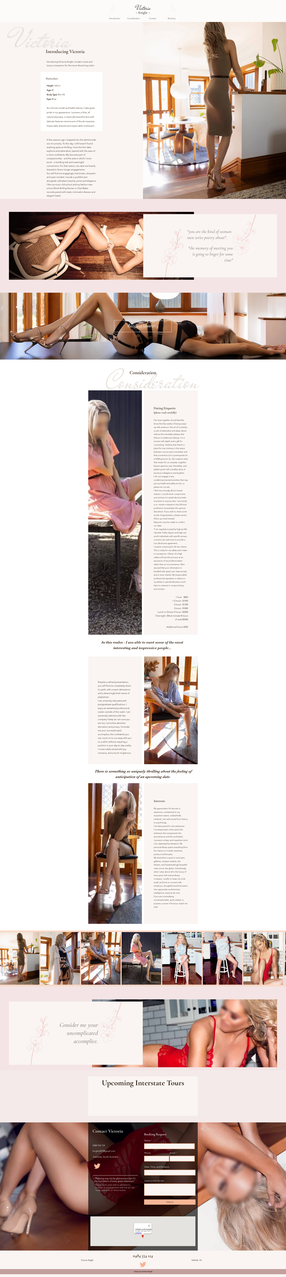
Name (147, 1140)
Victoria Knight (87, 1260)
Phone (147, 1153)
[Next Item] (282, 958)
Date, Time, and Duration (156, 1167)
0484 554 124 (143, 1255)
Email (172, 1153)
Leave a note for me (154, 1181)
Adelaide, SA (196, 1260)
